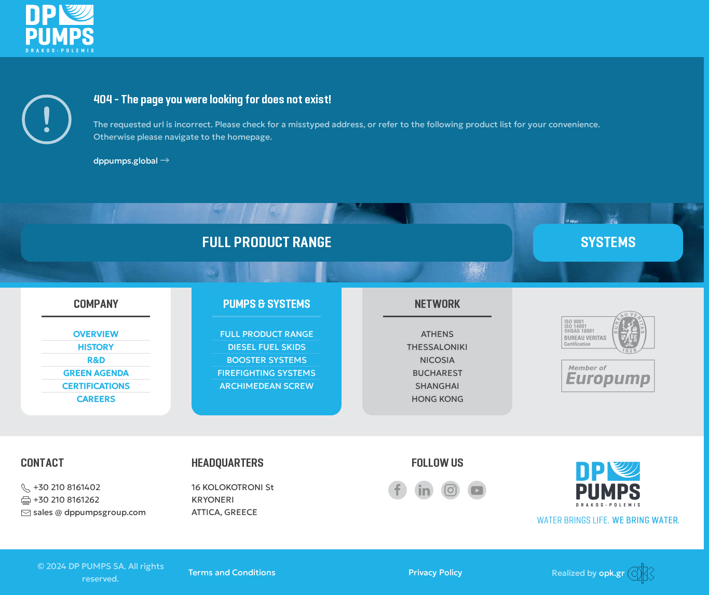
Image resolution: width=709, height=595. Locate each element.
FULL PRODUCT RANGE (267, 243)
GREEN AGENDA (96, 373)
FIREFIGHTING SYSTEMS (266, 373)
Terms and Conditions (232, 572)
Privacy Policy (435, 572)
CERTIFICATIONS (96, 386)
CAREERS (96, 399)
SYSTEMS (608, 243)
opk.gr (612, 572)
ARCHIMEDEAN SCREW (266, 386)
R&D (96, 360)
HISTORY (96, 347)
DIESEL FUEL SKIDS (267, 347)
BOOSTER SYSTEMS (267, 360)
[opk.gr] (641, 572)
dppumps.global (125, 160)
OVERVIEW (95, 334)
